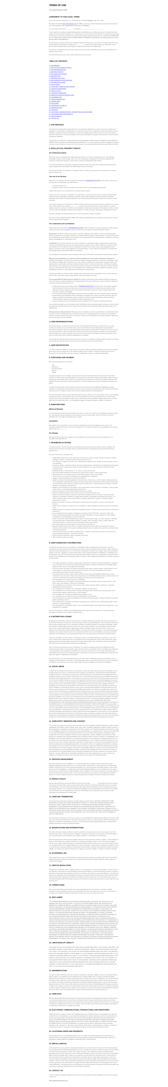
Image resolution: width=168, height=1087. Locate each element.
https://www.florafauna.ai (69, 23)
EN (165, 1086)
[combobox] (165, 1086)
